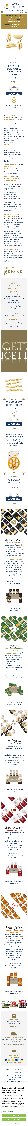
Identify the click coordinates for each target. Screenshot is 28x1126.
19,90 (14, 487)
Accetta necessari (14, 1119)
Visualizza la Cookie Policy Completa (11, 1109)
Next (20, 41)
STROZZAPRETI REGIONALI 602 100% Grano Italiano (14, 406)
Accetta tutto (14, 1115)
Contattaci (14, 1027)
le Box (18, 1042)
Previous (7, 41)
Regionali (14, 62)
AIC (15, 959)
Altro (14, 473)
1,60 (14, 82)
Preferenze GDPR (14, 1123)
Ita (5, 12)
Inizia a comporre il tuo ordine (14, 1044)
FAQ (6, 1076)
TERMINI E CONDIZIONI (14, 1082)
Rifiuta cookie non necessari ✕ (18, 1085)
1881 (14, 59)
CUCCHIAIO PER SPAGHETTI (14, 481)
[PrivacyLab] (10, 1111)
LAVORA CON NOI (16, 1076)
